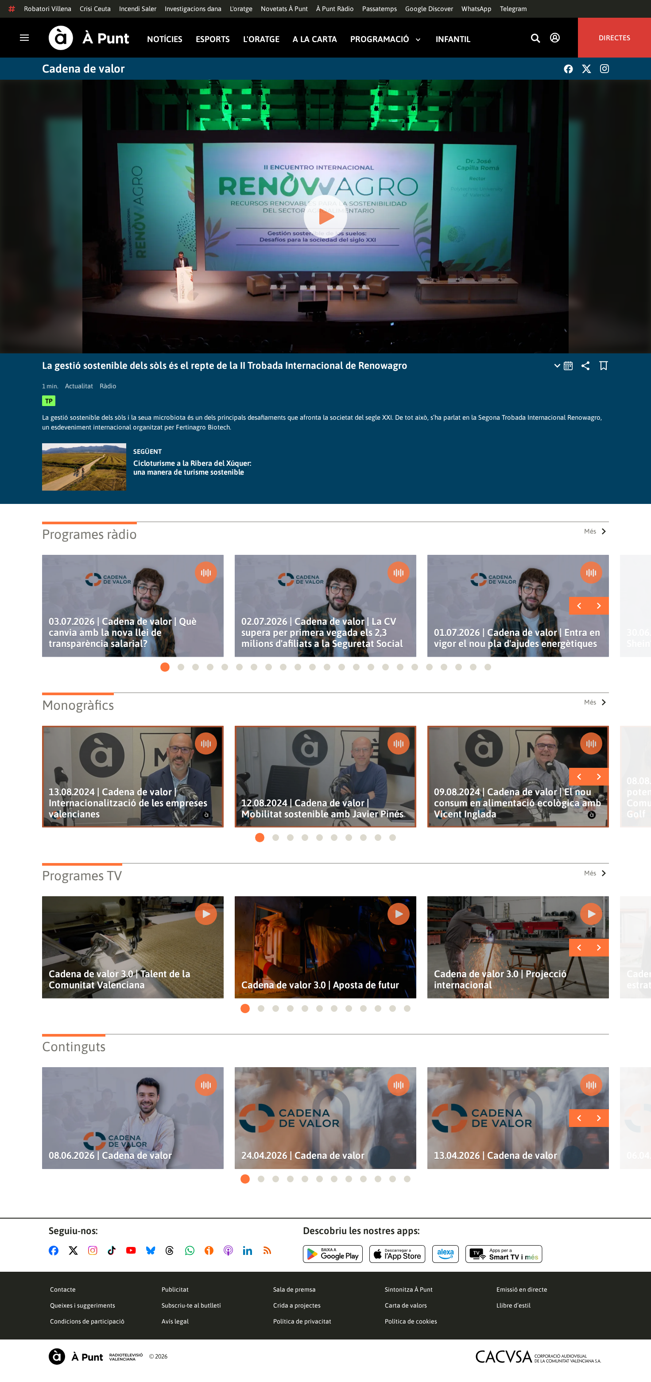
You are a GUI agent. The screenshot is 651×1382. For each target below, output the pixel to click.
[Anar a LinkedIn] (249, 1250)
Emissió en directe (521, 1289)
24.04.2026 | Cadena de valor (302, 1155)
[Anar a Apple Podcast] (230, 1250)
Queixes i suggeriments (82, 1305)
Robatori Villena (47, 8)
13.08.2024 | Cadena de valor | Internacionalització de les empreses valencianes (128, 803)
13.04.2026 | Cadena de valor (495, 1155)
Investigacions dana (193, 8)
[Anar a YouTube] (133, 1250)
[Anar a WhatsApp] (191, 1250)
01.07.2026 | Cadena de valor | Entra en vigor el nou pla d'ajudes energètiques (517, 638)
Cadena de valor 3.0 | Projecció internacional (500, 979)
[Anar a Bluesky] (152, 1250)
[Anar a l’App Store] (397, 1254)
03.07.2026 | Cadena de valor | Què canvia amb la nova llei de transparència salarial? (123, 632)
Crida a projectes (297, 1305)
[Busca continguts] (535, 39)
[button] (165, 667)
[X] (586, 69)
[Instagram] (604, 68)
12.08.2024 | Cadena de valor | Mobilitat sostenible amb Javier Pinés (322, 808)
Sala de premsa (294, 1289)
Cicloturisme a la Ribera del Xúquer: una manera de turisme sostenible (192, 467)
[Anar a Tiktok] (114, 1250)
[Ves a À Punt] (89, 38)
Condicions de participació (87, 1321)
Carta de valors (406, 1305)
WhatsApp (476, 8)
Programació (379, 39)
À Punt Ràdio (335, 8)
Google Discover (429, 8)
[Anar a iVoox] (211, 1250)
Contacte (63, 1289)
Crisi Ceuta (95, 8)
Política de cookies (411, 1321)
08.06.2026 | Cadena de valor (110, 1155)
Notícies (164, 39)
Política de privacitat (302, 1321)
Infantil (453, 39)
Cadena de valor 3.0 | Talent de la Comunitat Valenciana (119, 979)
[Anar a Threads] (172, 1250)
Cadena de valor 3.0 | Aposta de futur (320, 985)
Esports (213, 39)
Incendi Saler (137, 8)
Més (590, 531)
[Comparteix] (585, 365)
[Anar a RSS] (269, 1250)
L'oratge (241, 8)
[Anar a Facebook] (55, 1250)
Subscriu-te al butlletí (191, 1305)
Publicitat (175, 1289)
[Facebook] (568, 69)
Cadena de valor (83, 68)
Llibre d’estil (513, 1305)
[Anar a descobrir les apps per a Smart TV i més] (503, 1254)
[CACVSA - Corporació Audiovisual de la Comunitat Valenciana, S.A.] (538, 1356)
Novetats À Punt (284, 8)
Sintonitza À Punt (409, 1289)
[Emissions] (564, 365)
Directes (614, 38)
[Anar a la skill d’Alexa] (445, 1254)
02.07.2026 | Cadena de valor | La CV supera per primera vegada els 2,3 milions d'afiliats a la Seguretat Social (322, 632)
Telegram (513, 8)
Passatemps (379, 8)
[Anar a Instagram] (94, 1250)
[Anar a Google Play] (333, 1254)
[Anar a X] (75, 1250)
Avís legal (175, 1321)
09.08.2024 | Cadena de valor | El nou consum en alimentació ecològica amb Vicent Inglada (517, 803)
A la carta (315, 39)
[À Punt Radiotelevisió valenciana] (96, 1356)
